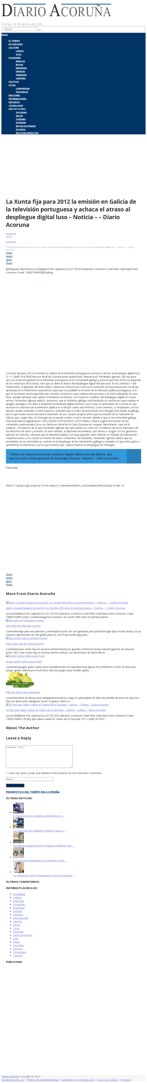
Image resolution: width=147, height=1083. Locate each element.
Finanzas (21, 74)
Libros (20, 51)
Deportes (14, 102)
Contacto (125, 1080)
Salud (19, 115)
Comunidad (23, 88)
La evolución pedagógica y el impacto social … (40, 860)
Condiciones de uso (12, 1080)
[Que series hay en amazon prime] (73, 638)
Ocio (19, 54)
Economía (15, 57)
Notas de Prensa (26, 126)
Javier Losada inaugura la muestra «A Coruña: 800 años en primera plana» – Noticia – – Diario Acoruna (65, 608)
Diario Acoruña (10, 1076)
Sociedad (21, 112)
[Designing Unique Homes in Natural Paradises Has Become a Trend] (18, 842)
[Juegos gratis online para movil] (73, 656)
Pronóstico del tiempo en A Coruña (33, 792)
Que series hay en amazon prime (25, 643)
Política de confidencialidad (42, 1080)
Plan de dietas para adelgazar (23, 692)
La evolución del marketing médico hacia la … (39, 830)
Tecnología (16, 105)
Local (12, 85)
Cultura (14, 47)
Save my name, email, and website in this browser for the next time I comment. (56, 773)
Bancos (20, 61)
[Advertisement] (73, 168)
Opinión (21, 122)
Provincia (22, 92)
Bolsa (19, 64)
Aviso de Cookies (108, 1080)
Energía (20, 71)
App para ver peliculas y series (23, 625)
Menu (4, 34)
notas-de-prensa (22, 935)
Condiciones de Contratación (78, 1080)
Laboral (21, 78)
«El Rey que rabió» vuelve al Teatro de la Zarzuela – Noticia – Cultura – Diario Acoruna (56, 710)
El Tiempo (14, 40)
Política (14, 81)
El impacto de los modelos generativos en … (39, 816)
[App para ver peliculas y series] (73, 620)
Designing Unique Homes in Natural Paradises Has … (43, 845)
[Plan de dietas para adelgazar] (73, 680)
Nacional (14, 95)
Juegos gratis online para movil (24, 661)
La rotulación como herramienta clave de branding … (43, 875)
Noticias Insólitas (27, 132)
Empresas (21, 68)
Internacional (18, 98)
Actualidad (16, 44)
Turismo (21, 119)
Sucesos (20, 129)
